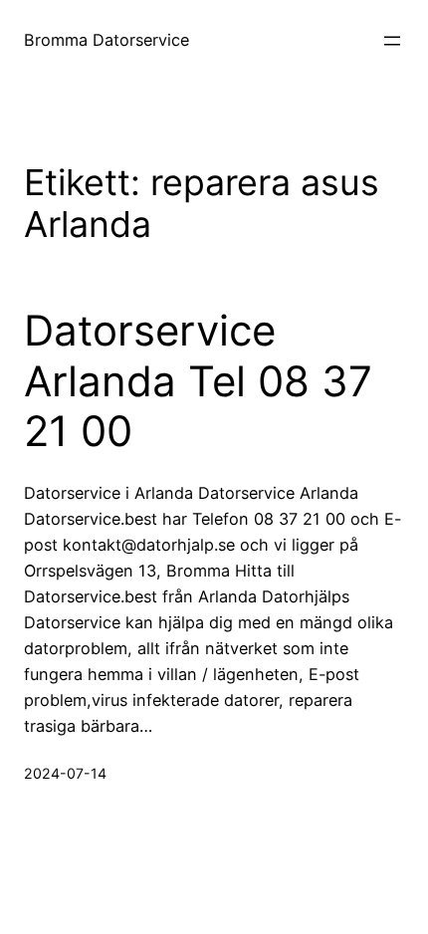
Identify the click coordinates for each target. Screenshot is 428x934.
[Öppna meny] (392, 41)
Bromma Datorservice (106, 40)
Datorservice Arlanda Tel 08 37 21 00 (198, 381)
